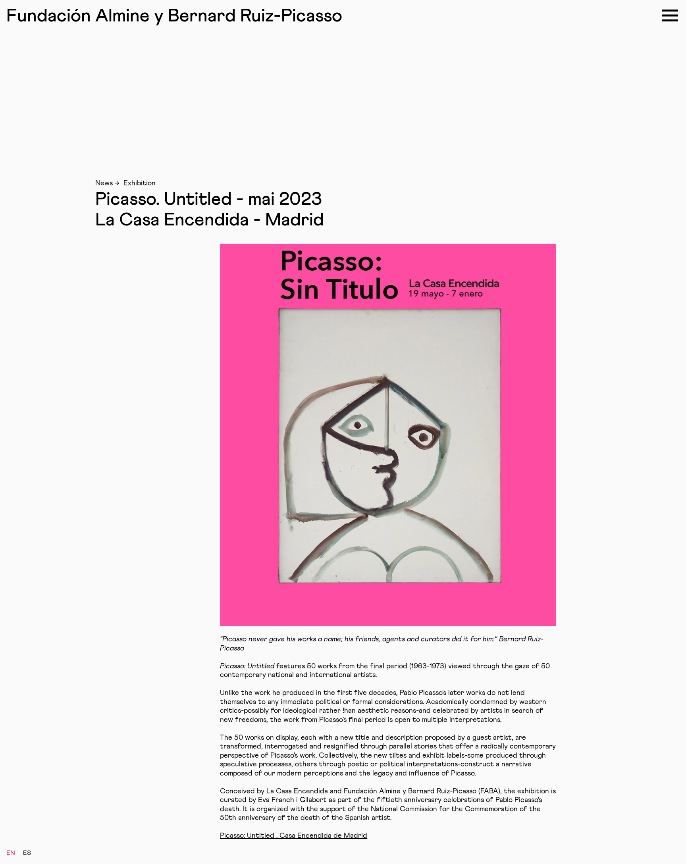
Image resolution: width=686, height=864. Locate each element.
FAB (174, 16)
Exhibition (139, 183)
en (10, 853)
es (27, 853)
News (104, 183)
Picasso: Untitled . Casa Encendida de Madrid (293, 835)
